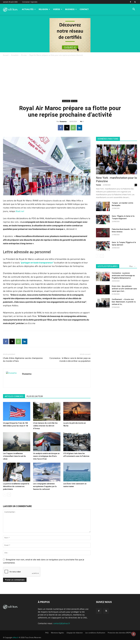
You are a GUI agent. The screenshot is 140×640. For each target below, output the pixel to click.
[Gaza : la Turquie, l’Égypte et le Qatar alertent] (103, 246)
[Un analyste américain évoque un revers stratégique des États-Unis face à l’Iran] (46, 441)
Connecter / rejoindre (29, 2)
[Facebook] (130, 2)
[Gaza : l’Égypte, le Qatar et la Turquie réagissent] (103, 219)
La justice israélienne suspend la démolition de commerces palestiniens (16, 486)
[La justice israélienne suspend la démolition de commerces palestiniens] (16, 472)
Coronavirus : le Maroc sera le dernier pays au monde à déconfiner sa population (70, 359)
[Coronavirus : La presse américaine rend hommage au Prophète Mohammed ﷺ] (103, 276)
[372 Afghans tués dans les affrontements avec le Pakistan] (77, 441)
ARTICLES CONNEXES (14, 396)
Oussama (63, 121)
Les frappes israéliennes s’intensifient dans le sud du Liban (14, 456)
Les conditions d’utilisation (95, 633)
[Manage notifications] (133, 634)
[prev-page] (4, 494)
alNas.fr (16, 637)
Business (70, 9)
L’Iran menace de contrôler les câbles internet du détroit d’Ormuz (45, 425)
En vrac (24, 55)
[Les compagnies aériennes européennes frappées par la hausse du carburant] (46, 472)
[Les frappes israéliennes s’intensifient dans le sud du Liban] (16, 441)
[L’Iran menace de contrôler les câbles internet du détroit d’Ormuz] (46, 411)
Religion (43, 9)
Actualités (27, 9)
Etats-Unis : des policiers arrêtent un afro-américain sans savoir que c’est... (124, 288)
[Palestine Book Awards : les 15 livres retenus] (103, 232)
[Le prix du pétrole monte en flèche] (77, 411)
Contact (84, 9)
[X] (135, 2)
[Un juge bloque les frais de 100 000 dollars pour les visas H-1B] (16, 411)
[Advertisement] (70, 78)
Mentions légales (57, 633)
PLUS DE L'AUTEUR (35, 396)
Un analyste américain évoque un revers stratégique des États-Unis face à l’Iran (46, 456)
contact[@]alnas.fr (61, 623)
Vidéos (56, 9)
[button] (133, 9)
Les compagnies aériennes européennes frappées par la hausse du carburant (44, 486)
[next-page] (9, 494)
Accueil (5, 55)
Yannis (98, 185)
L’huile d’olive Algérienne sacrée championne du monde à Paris (23, 359)
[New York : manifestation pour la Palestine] (116, 159)
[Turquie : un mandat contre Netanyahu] (103, 206)
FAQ (46, 633)
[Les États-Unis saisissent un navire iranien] (77, 472)
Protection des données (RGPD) (120, 633)
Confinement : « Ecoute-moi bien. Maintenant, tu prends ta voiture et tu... (124, 301)
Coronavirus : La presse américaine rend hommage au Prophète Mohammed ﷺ (123, 275)
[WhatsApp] (73, 127)
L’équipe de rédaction (75, 633)
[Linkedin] (79, 127)
